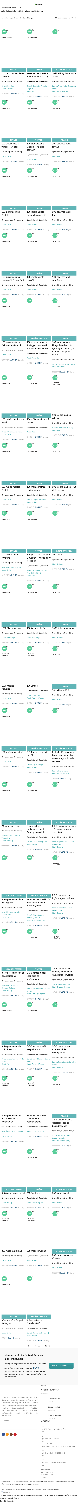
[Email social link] (38, 1)
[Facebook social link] (35, 1)
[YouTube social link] (42, 1)
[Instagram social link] (40, 1)
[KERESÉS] (75, 7)
